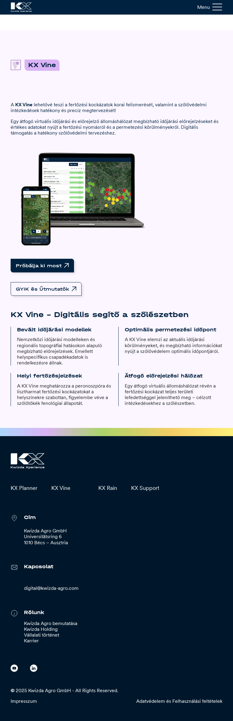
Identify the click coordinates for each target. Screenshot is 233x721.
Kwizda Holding (41, 629)
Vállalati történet (41, 635)
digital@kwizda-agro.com (51, 588)
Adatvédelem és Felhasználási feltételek (179, 701)
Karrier (31, 641)
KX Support (145, 488)
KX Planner (24, 488)
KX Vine (60, 488)
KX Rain (107, 488)
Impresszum (24, 701)
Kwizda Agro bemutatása (50, 623)
